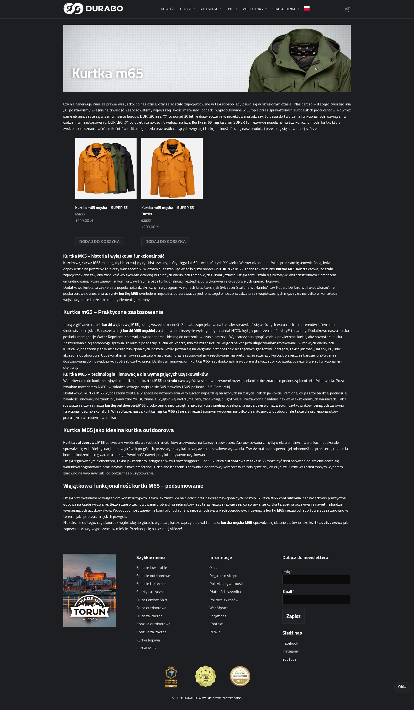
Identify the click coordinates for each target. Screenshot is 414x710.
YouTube (289, 659)
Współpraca (219, 607)
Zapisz (293, 616)
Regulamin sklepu (223, 575)
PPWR (214, 631)
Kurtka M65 (146, 648)
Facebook (290, 643)
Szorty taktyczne (150, 591)
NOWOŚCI (168, 9)
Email (288, 591)
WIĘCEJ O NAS (253, 9)
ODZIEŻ (185, 9)
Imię (287, 571)
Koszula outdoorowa (153, 623)
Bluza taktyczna (149, 615)
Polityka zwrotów (223, 599)
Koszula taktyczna (151, 631)
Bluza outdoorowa (151, 607)
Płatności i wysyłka (225, 591)
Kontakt (216, 623)
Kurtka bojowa (148, 640)
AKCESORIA (209, 9)
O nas (213, 567)
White (402, 686)
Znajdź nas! (218, 615)
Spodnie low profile (151, 567)
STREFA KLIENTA (283, 9)
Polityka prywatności (226, 583)
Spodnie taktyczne (151, 583)
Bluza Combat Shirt (151, 599)
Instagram (290, 651)
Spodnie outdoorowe (153, 575)
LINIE (230, 9)
